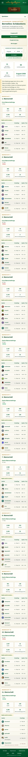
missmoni (7, 613)
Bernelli (6, 314)
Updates (19, 753)
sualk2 (6, 737)
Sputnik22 (7, 555)
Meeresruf (7, 623)
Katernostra (7, 306)
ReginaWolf (7, 551)
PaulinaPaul (7, 559)
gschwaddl (7, 733)
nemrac (6, 488)
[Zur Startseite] (13, 2)
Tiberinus (7, 725)
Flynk (6, 543)
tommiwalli (7, 426)
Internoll (7, 609)
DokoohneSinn (8, 198)
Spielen (14, 9)
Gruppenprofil (14, 33)
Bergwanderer (8, 743)
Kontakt (5, 750)
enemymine (7, 601)
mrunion (7, 186)
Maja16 (6, 496)
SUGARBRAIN (8, 138)
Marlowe (7, 246)
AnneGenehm (8, 500)
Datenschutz (22, 750)
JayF (6, 564)
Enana (6, 388)
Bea (5, 142)
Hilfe (13, 753)
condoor (7, 669)
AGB (8, 753)
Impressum (13, 750)
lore (6, 506)
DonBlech (7, 254)
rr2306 (6, 374)
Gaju (6, 665)
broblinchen (7, 366)
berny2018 (7, 370)
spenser (6, 729)
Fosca (6, 378)
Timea (6, 250)
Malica (6, 318)
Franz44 (6, 322)
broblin (6, 328)
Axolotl (6, 673)
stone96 (6, 208)
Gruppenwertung (14, 40)
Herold (6, 442)
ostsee (6, 194)
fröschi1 (6, 310)
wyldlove (7, 430)
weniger (7, 130)
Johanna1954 (8, 617)
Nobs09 (6, 258)
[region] (14, 135)
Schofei (6, 448)
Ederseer (7, 202)
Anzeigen (14, 55)
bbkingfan (7, 438)
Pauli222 (7, 268)
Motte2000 (7, 605)
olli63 (6, 134)
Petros (6, 683)
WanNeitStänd (8, 492)
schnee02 (7, 262)
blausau (6, 148)
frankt (6, 126)
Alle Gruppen (14, 43)
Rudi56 (6, 434)
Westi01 (6, 547)
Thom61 (6, 190)
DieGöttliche (7, 382)
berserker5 (7, 721)
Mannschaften (14, 36)
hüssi (6, 484)
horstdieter (7, 661)
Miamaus (7, 677)
